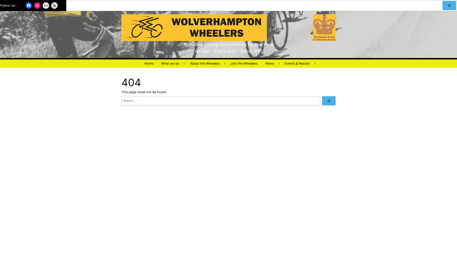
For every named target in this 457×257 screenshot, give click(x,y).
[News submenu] (279, 64)
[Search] (449, 5)
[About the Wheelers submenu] (225, 64)
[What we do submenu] (184, 64)
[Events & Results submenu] (315, 64)
